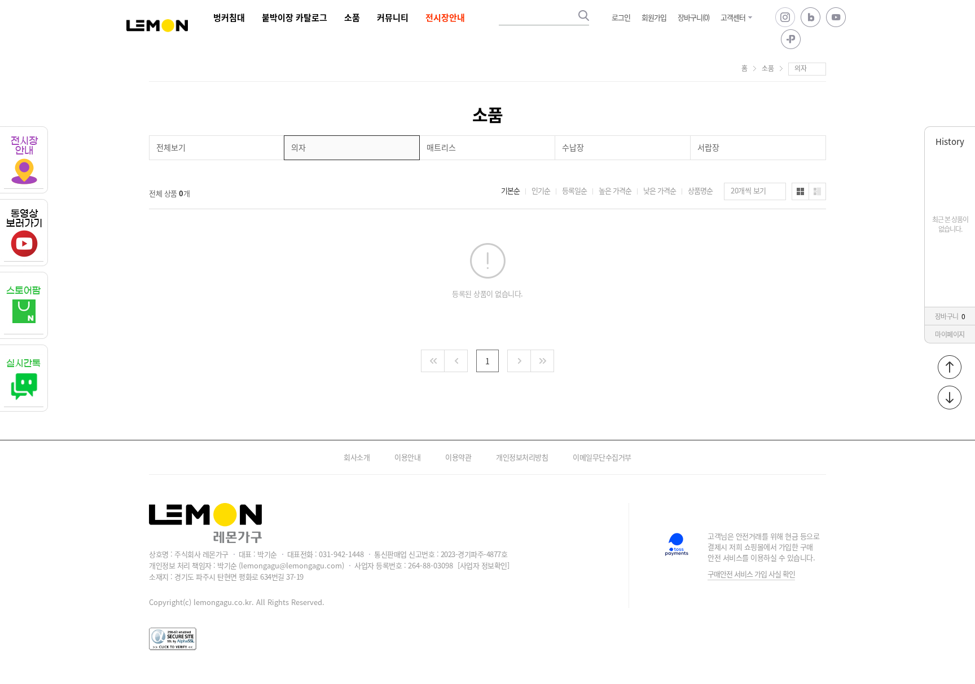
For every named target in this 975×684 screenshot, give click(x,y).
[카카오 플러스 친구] (791, 39)
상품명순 (700, 190)
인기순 (541, 190)
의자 (800, 68)
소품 (352, 17)
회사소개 (357, 457)
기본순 (510, 190)
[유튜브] (836, 17)
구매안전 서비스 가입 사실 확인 (751, 573)
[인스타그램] (785, 17)
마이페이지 (950, 334)
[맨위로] (949, 367)
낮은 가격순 (659, 190)
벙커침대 (229, 17)
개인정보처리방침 (522, 457)
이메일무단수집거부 (602, 457)
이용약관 (458, 457)
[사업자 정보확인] (483, 565)
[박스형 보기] (800, 191)
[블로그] (810, 17)
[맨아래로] (949, 397)
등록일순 (574, 190)
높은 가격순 (615, 190)
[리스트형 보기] (817, 191)
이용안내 (407, 457)
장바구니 (950, 316)
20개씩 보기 (748, 190)
